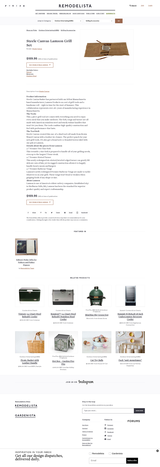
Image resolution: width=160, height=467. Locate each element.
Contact (85, 428)
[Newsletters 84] (23, 5)
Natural (28, 72)
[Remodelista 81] (13, 5)
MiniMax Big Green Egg (96, 315)
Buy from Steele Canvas (38, 65)
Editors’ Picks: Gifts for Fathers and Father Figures (26, 262)
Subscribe (132, 460)
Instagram (110, 428)
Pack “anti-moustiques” (130, 360)
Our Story (100, 13)
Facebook (110, 432)
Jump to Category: (44, 21)
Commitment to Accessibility (87, 439)
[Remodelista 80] (9, 5)
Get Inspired (40, 13)
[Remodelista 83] (20, 5)
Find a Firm (90, 13)
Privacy (84, 435)
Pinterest (110, 425)
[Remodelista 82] (16, 5)
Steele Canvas (37, 49)
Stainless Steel (31, 76)
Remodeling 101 (65, 13)
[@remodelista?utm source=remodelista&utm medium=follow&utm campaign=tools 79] (5, 5)
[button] (132, 6)
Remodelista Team (27, 268)
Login (150, 5)
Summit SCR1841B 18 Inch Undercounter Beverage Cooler (130, 317)
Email (109, 439)
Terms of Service (87, 431)
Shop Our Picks (78, 13)
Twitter (109, 435)
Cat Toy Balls (96, 360)
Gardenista (110, 13)
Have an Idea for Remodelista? (87, 444)
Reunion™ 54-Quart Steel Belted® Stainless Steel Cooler (63, 317)
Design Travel (52, 13)
